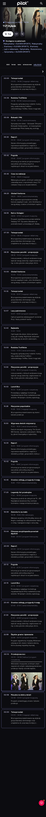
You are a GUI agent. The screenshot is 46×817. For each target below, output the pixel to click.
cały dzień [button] (37, 65)
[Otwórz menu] (4, 4)
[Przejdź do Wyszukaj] (41, 3)
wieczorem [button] (27, 65)
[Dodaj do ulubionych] (16, 34)
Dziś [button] (8, 65)
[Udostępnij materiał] (22, 34)
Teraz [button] (13, 65)
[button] (43, 71)
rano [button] (19, 65)
